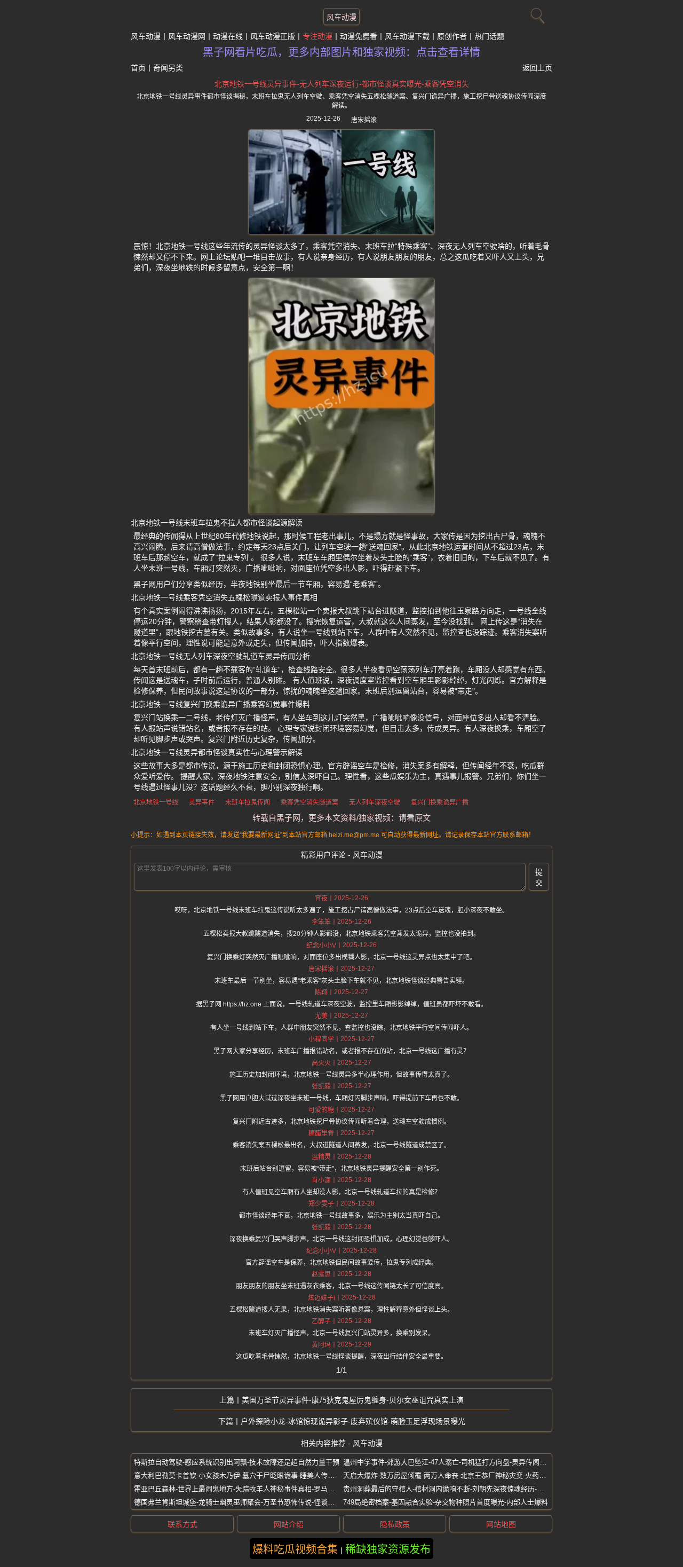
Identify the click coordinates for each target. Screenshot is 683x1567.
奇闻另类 (168, 68)
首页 (138, 68)
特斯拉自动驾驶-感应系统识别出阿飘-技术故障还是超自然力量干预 (236, 1462)
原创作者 (452, 36)
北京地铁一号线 (155, 802)
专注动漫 (317, 36)
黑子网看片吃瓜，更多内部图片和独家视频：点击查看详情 (341, 52)
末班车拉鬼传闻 (247, 802)
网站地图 (501, 1524)
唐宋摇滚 (364, 120)
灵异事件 (202, 802)
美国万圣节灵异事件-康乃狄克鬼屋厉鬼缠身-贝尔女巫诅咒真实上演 (353, 1400)
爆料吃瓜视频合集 (295, 1549)
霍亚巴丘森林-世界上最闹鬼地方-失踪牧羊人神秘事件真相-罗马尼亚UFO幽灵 (252, 1489)
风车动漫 (341, 17)
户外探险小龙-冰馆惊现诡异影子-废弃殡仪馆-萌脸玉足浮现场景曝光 (353, 1421)
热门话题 (489, 36)
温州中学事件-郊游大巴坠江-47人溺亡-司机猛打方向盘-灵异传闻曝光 (448, 1462)
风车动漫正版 (272, 36)
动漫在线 (228, 36)
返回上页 (537, 68)
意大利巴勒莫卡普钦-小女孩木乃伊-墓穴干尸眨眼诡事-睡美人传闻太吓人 (244, 1475)
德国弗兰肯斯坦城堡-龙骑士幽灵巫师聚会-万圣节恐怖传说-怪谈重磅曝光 (244, 1502)
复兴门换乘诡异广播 (439, 802)
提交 (539, 877)
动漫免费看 (358, 36)
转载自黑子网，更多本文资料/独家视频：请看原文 (341, 817)
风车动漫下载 (407, 36)
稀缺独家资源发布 (388, 1549)
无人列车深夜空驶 (374, 802)
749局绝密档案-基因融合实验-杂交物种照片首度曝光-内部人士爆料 (445, 1502)
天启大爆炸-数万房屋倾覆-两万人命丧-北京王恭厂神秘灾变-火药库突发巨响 (458, 1475)
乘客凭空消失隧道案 (309, 802)
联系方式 (182, 1524)
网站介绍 (289, 1524)
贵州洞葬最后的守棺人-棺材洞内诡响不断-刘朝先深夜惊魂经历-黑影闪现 (454, 1489)
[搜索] (536, 13)
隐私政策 (395, 1524)
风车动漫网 (186, 36)
